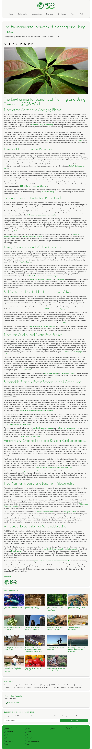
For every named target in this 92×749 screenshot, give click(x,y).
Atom (53, 728)
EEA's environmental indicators (15, 354)
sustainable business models (43, 428)
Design (46, 687)
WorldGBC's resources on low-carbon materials (36, 410)
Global (78, 687)
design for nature (70, 512)
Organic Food (10, 687)
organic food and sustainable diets (34, 471)
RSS (28, 744)
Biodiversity (8, 577)
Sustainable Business (65, 685)
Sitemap (29, 734)
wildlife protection (72, 549)
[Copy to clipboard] (32, 44)
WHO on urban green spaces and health (41, 215)
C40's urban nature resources (24, 231)
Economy (49, 14)
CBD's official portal (24, 262)
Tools (81, 14)
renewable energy (48, 192)
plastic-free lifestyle (51, 373)
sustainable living (37, 125)
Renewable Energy (24, 687)
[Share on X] (13, 44)
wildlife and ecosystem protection (41, 279)
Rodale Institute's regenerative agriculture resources (53, 467)
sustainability (48, 125)
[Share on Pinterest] (25, 44)
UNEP (80, 140)
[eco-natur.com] (46, 5)
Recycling (44, 685)
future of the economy (67, 428)
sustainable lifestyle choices (32, 236)
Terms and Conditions (33, 741)
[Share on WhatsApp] (17, 44)
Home (11, 14)
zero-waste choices (68, 373)
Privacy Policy (31, 738)
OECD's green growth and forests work (18, 424)
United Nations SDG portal (30, 436)
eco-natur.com (14, 702)
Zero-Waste (37, 687)
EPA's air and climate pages (73, 352)
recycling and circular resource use (42, 326)
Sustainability (22, 14)
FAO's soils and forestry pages (56, 309)
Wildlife (53, 685)
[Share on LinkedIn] (21, 44)
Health (63, 687)
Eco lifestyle (62, 14)
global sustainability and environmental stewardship (52, 561)
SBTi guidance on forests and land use (33, 186)
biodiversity (60, 279)
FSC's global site (25, 370)
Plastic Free (35, 685)
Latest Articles (37, 14)
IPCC (48, 140)
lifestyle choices (16, 551)
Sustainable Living (10, 685)
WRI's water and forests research (75, 323)
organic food (61, 549)
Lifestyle (71, 687)
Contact (29, 731)
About (73, 14)
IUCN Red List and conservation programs (44, 276)
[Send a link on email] (29, 44)
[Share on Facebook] (10, 44)
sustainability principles (45, 512)
